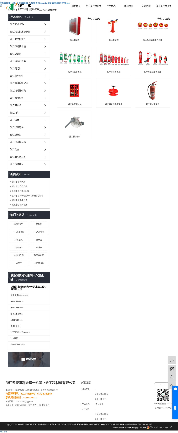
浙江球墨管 (15, 135)
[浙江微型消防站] (74, 90)
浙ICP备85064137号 (145, 425)
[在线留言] (172, 377)
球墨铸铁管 (39, 255)
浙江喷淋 (14, 120)
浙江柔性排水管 (18, 39)
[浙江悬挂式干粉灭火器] (152, 26)
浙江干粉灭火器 (113, 72)
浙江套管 (14, 149)
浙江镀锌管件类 (18, 61)
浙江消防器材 (75, 136)
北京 (43, 405)
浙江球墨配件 (17, 127)
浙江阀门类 (15, 68)
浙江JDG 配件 (17, 24)
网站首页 (76, 6)
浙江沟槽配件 (17, 98)
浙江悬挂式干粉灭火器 (152, 40)
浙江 (48, 405)
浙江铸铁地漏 (17, 164)
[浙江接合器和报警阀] (113, 90)
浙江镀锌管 (15, 54)
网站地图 (3, 432)
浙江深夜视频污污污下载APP (108, 425)
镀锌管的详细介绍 (19, 186)
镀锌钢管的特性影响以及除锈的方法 (27, 196)
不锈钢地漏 (19, 232)
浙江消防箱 (75, 40)
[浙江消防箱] (74, 26)
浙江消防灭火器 (152, 104)
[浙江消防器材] (74, 122)
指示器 (39, 240)
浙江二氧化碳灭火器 (152, 72)
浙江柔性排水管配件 (20, 32)
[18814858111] (172, 360)
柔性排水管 (39, 263)
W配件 (19, 263)
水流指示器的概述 (19, 205)
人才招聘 (146, 6)
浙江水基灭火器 (74, 72)
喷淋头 (39, 247)
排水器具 (19, 240)
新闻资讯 (128, 6)
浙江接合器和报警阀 (113, 104)
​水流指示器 (19, 255)
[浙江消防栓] (113, 26)
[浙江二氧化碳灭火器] (152, 58)
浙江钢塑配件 (17, 76)
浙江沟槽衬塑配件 (19, 83)
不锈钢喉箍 (39, 232)
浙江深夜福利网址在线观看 (87, 425)
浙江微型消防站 (74, 104)
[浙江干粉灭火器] (113, 58)
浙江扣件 (14, 113)
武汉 (35, 405)
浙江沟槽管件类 (18, 90)
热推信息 (9, 405)
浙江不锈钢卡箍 (18, 46)
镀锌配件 (19, 247)
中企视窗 (143, 428)
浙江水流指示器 (18, 142)
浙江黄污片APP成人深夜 (67, 425)
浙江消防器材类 (18, 157)
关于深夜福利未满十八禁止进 (93, 8)
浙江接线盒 (15, 105)
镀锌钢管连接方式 (19, 200)
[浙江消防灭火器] (152, 90)
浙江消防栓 (113, 40)
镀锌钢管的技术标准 (20, 191)
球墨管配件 (19, 224)
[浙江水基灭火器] (74, 58)
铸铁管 (39, 224)
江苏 (30, 405)
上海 (39, 405)
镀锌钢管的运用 (18, 182)
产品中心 (111, 6)
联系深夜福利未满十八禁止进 (163, 8)
